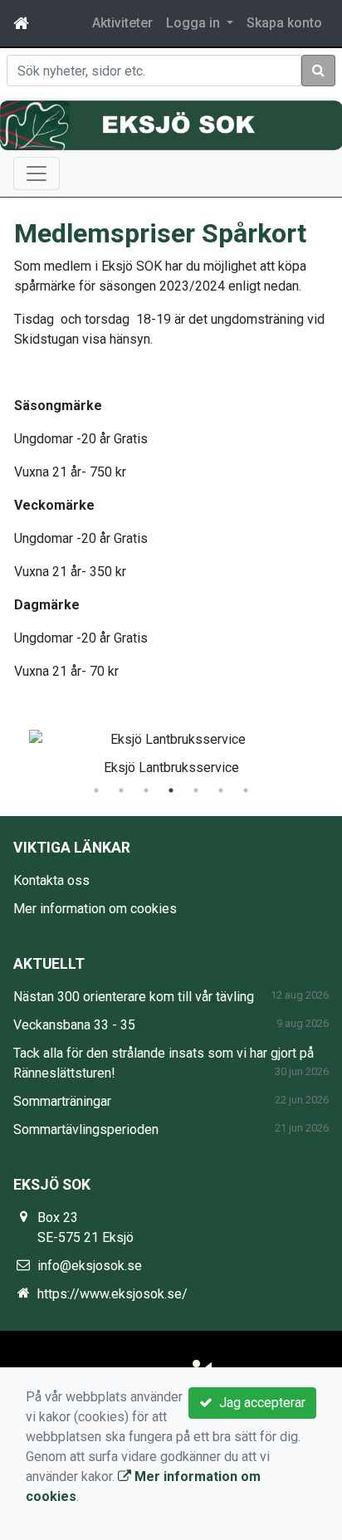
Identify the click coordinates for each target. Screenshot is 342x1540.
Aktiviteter (122, 23)
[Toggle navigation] (36, 173)
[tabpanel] (171, 749)
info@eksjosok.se (89, 1266)
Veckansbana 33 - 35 (74, 1025)
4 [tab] (171, 790)
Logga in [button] (194, 23)
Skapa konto (284, 23)
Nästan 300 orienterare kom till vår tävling (133, 997)
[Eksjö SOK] (171, 125)
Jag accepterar (259, 1402)
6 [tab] (221, 790)
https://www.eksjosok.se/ (112, 1294)
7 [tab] (245, 790)
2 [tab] (121, 790)
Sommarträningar (62, 1101)
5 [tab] (196, 790)
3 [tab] (146, 790)
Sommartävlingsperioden (86, 1129)
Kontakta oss (51, 880)
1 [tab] (96, 790)
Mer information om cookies (95, 909)
